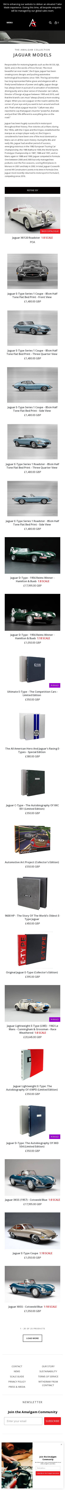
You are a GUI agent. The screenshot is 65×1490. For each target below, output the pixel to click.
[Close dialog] (61, 1444)
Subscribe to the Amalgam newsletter (48, 1473)
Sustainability (48, 1371)
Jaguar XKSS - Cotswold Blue (33, 1306)
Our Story (48, 1366)
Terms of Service (48, 1376)
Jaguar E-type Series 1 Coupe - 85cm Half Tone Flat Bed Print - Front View (32, 295)
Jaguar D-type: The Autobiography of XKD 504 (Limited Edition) (32, 1144)
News (17, 1371)
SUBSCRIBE (52, 1421)
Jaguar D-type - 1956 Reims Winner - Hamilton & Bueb (32, 579)
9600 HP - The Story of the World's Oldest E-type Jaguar (32, 917)
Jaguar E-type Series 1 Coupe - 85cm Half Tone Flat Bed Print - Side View (32, 409)
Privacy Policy (17, 1381)
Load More (32, 1338)
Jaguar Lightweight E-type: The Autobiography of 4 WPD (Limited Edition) (32, 1087)
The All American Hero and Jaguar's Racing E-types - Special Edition (32, 750)
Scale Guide (17, 1376)
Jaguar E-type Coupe (32, 1253)
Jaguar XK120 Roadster (32, 237)
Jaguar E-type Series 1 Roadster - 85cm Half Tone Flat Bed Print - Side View (32, 522)
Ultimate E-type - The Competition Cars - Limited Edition (32, 693)
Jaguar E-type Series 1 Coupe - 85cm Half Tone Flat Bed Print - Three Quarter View (31, 352)
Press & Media (17, 1386)
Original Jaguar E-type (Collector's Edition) (32, 972)
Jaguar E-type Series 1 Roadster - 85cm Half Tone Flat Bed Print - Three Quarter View (32, 465)
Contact (17, 1366)
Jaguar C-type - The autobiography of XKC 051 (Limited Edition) (32, 807)
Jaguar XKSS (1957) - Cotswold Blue (32, 1200)
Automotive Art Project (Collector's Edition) (32, 862)
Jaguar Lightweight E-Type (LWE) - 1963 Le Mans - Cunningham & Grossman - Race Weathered (32, 1029)
